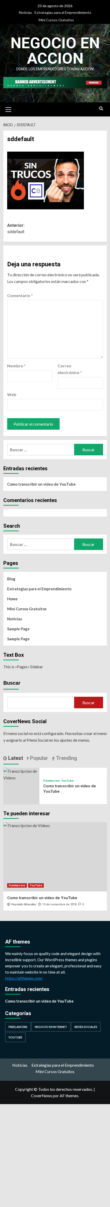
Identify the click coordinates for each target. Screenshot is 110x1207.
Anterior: (16, 228)
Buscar (11, 683)
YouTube (67, 780)
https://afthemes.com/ (24, 978)
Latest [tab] (15, 758)
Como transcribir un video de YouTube (41, 484)
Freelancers (51, 780)
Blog (11, 578)
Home (12, 598)
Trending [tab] (66, 758)
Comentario (20, 295)
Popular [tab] (38, 758)
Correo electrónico (70, 369)
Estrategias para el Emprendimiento (63, 12)
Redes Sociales (85, 1026)
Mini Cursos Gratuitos (56, 20)
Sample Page (18, 628)
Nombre (16, 365)
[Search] (101, 108)
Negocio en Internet (51, 1026)
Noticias (25, 12)
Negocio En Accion (55, 50)
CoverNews (41, 1095)
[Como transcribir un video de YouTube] (21, 773)
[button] (8, 108)
